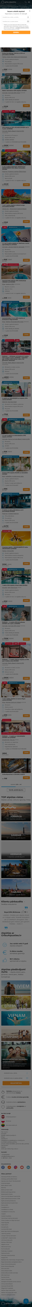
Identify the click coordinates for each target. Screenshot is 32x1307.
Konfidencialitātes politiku (22, 27)
